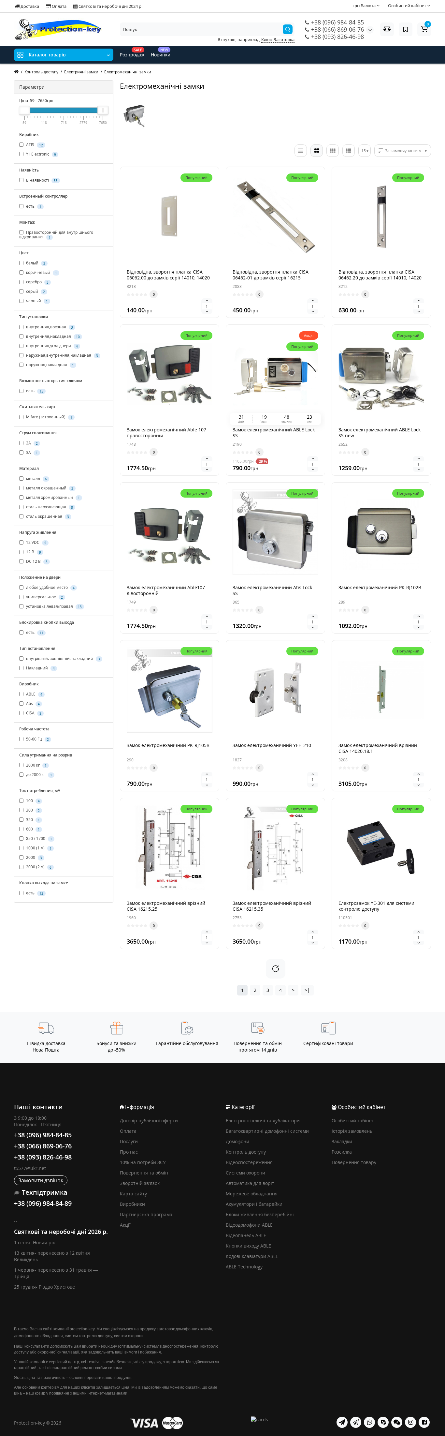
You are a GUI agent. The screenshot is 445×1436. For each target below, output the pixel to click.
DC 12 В (36, 561)
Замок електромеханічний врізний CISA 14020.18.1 (377, 748)
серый (35, 291)
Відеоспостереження (249, 1162)
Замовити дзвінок (40, 1180)
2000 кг (36, 765)
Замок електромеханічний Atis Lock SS (272, 590)
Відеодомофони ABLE (249, 1225)
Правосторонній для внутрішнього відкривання (56, 235)
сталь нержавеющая (49, 507)
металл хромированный (52, 498)
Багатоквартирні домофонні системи (267, 1131)
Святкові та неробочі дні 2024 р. (110, 6)
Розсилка (342, 1152)
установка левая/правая (53, 606)
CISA (33, 713)
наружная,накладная (49, 365)
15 (363, 151)
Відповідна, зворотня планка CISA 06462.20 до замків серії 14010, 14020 (380, 275)
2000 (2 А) (38, 867)
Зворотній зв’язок (140, 1183)
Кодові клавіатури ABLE (252, 1256)
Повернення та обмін (144, 1173)
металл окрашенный (49, 488)
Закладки (342, 1141)
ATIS (34, 144)
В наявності (41, 180)
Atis (32, 704)
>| (307, 990)
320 (32, 820)
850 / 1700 (38, 839)
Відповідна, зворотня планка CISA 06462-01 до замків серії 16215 (271, 275)
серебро (37, 282)
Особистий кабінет (353, 1120)
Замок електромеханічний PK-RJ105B (168, 745)
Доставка (29, 6)
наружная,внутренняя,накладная (61, 355)
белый (35, 263)
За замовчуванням (403, 151)
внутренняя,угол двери (51, 346)
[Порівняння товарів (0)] (387, 29)
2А (31, 443)
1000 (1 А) (38, 848)
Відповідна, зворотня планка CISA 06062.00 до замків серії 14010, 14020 (168, 275)
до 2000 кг (38, 775)
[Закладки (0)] (405, 29)
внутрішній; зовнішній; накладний (62, 659)
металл (36, 479)
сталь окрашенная (47, 516)
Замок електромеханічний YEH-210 (272, 745)
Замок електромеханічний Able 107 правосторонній (166, 432)
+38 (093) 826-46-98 (336, 36)
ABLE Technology (244, 1267)
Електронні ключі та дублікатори (263, 1120)
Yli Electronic (40, 154)
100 (32, 801)
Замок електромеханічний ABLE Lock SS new (379, 432)
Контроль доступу (246, 1152)
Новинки (160, 52)
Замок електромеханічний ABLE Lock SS (274, 432)
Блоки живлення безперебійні (260, 1214)
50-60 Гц (37, 739)
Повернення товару (354, 1162)
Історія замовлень (352, 1131)
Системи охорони (245, 1173)
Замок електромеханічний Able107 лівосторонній (166, 590)
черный (36, 301)
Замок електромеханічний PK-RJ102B (379, 587)
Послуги (129, 1141)
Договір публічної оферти (149, 1120)
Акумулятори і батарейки (254, 1204)
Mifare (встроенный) (48, 417)
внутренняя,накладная (52, 336)
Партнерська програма (146, 1214)
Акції (125, 1225)
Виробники (132, 1204)
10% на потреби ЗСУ (143, 1162)
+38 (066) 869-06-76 (336, 29)
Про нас (129, 1152)
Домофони (237, 1141)
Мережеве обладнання (252, 1193)
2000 (33, 857)
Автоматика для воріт (250, 1183)
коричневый (41, 273)
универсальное (44, 597)
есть (33, 206)
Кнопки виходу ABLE (248, 1246)
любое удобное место (50, 588)
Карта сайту (133, 1193)
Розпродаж (132, 52)
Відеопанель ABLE (246, 1235)
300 (32, 810)
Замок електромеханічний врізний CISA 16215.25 (166, 906)
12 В (33, 552)
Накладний (40, 668)
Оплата (58, 6)
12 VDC (35, 543)
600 (32, 829)
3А (31, 453)
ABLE (33, 694)
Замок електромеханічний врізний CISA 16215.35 (272, 906)
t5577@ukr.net (30, 1168)
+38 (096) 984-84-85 (336, 22)
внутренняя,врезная (49, 327)
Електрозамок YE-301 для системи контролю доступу (376, 906)
